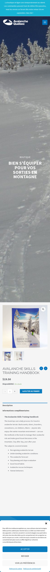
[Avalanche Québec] (15, 22)
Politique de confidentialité (32, 569)
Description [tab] (8, 405)
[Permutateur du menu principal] (44, 22)
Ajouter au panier (30, 391)
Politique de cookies (15, 569)
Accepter (25, 549)
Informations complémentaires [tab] (16, 410)
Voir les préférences (25, 563)
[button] (46, 523)
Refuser (25, 556)
